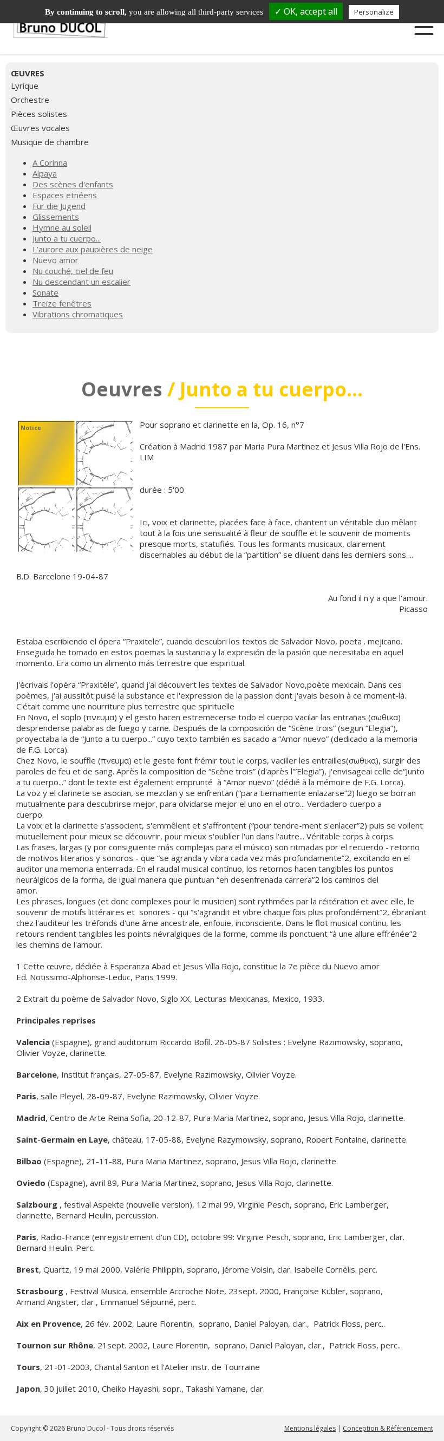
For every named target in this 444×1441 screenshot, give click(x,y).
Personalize (374, 12)
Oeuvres (121, 389)
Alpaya (44, 173)
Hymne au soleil (62, 227)
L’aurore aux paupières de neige (92, 249)
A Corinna (49, 162)
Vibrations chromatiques (77, 314)
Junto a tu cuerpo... (66, 238)
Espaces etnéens (64, 195)
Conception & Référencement (388, 1428)
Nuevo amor (55, 260)
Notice (31, 427)
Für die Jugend (59, 205)
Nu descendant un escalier (81, 281)
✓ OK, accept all (306, 11)
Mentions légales (310, 1428)
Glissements (55, 216)
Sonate (45, 292)
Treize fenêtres (62, 303)
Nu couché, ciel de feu (72, 270)
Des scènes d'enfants (72, 184)
